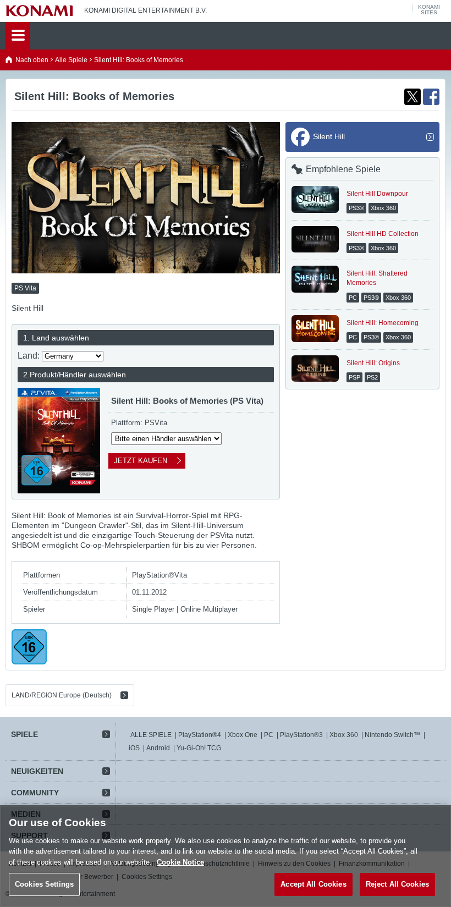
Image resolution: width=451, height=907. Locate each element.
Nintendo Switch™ (392, 735)
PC (268, 735)
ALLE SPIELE (151, 735)
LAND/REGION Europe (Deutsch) (62, 695)
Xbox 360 (343, 735)
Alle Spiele (71, 60)
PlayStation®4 (199, 735)
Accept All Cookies (313, 884)
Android (158, 748)
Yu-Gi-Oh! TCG (199, 748)
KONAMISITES (429, 9)
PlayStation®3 (301, 735)
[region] (225, 856)
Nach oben (31, 60)
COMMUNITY (35, 792)
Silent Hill (329, 136)
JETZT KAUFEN (140, 461)
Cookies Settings (44, 884)
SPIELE (24, 734)
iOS (134, 748)
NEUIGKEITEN (37, 771)
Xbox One (242, 735)
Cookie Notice (180, 862)
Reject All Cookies (397, 884)
